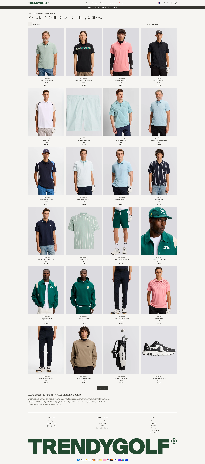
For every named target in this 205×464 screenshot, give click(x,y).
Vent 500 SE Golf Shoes (159, 378)
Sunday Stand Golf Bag (121, 378)
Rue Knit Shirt (159, 199)
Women (94, 3)
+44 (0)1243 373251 (51, 423)
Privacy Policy (153, 433)
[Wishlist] (168, 3)
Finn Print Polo (159, 319)
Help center (102, 421)
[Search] (164, 3)
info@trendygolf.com (51, 421)
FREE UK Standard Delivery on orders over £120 (102, 7)
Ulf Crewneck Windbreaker (83, 378)
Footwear (102, 3)
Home (29, 13)
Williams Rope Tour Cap (159, 259)
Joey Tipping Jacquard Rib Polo (46, 259)
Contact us (102, 423)
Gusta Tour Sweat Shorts (121, 259)
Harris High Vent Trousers (121, 319)
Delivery (102, 425)
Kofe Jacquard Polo (158, 80)
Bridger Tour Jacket (46, 319)
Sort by (149, 24)
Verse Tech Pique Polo (46, 80)
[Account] (171, 3)
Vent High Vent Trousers (46, 378)
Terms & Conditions (153, 430)
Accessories (112, 3)
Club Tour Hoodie (84, 319)
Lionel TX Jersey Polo (121, 80)
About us (153, 421)
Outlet (121, 3)
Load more (102, 388)
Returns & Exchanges (102, 428)
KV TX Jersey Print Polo (83, 199)
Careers (153, 425)
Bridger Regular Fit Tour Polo (83, 80)
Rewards (153, 428)
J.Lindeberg (46, 78)
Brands (154, 423)
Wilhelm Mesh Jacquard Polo (159, 140)
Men (87, 3)
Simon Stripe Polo (121, 140)
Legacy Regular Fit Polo (46, 199)
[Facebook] (51, 426)
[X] (54, 426)
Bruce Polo (46, 140)
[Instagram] (48, 426)
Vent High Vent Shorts (83, 140)
